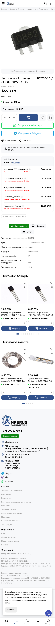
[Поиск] (45, 3)
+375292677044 (11, 430)
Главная (4, 9)
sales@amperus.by (11, 442)
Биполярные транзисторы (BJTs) (14, 216)
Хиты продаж (6, 524)
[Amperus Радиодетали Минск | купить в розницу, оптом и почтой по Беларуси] (10, 3)
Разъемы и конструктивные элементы (16, 502)
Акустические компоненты (11, 513)
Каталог (12, 9)
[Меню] (3, 3)
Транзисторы (43, 9)
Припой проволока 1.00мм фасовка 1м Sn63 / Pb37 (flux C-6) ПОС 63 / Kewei (13, 379)
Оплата (29, 231)
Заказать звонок (10, 436)
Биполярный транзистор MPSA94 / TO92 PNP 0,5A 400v (12, 313)
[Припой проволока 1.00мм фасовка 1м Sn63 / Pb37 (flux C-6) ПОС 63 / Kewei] (14, 360)
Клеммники (5, 505)
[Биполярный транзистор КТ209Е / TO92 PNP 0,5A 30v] (41, 294)
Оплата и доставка (9, 537)
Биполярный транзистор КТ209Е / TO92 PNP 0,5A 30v (41, 313)
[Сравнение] (50, 117)
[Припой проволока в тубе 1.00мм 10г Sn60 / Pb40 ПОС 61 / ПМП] (41, 360)
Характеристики (21, 226)
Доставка (40, 226)
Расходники (6, 494)
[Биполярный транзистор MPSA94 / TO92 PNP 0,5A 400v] (14, 294)
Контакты (5, 545)
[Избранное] (43, 117)
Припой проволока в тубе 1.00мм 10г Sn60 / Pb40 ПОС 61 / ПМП (40, 379)
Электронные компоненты (27, 9)
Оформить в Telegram (29, 133)
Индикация (6, 517)
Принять (11, 609)
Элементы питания (8, 509)
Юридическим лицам (10, 541)
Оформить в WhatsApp (30, 125)
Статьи (4, 533)
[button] (17, 334)
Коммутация (6, 498)
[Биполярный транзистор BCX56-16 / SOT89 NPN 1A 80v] (27, 39)
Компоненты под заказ (10, 521)
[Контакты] (51, 3)
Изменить (16, 163)
